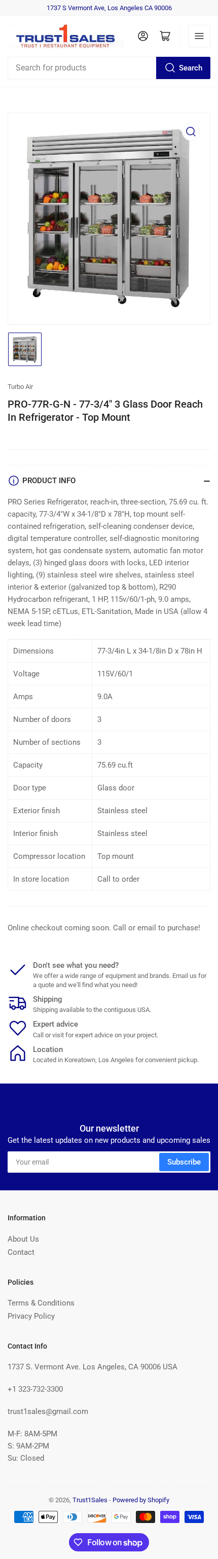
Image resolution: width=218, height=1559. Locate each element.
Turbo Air (20, 386)
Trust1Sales (89, 1500)
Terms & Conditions (41, 1303)
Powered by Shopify (141, 1500)
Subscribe (184, 1162)
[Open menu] (199, 36)
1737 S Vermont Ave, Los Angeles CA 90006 (109, 8)
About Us (23, 1239)
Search (190, 67)
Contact (21, 1252)
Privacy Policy (31, 1316)
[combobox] (109, 68)
